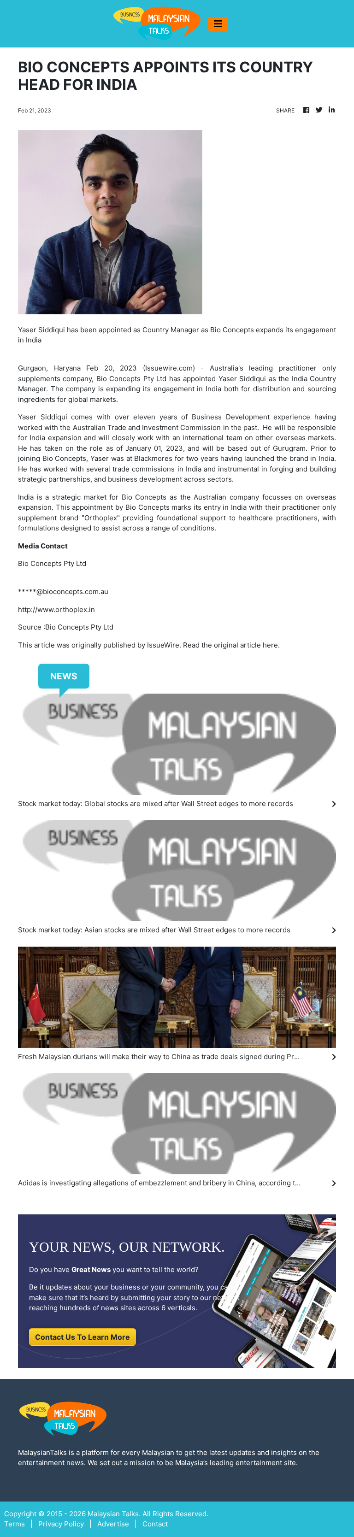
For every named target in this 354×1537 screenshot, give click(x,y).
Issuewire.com (169, 368)
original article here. (247, 645)
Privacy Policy (61, 1523)
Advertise (113, 1523)
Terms (14, 1523)
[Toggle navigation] (218, 24)
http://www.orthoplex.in (56, 609)
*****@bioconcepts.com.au (63, 591)
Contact (155, 1523)
